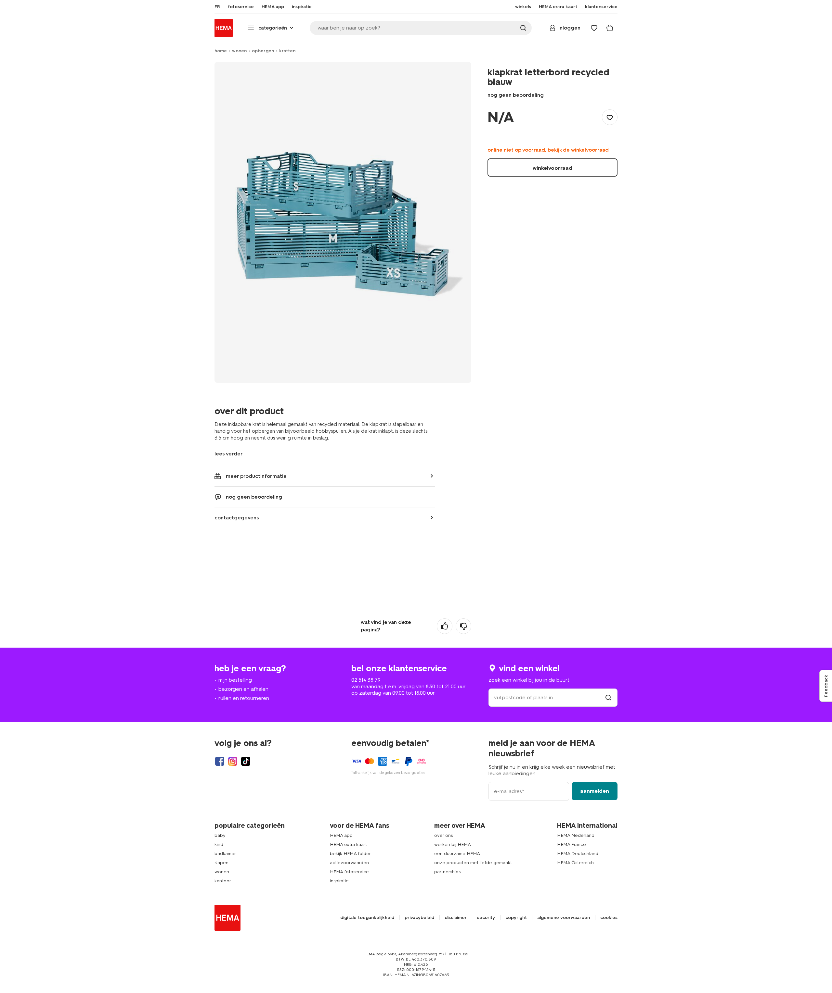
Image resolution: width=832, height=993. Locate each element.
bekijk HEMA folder (350, 853)
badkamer (225, 853)
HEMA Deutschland (577, 853)
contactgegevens (236, 518)
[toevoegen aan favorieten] (610, 117)
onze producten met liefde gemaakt (473, 862)
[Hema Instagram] (232, 761)
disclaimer (456, 917)
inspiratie (339, 881)
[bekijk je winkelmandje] (610, 28)
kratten (287, 51)
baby (220, 835)
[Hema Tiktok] (245, 761)
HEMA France (571, 844)
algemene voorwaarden (563, 917)
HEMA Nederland (575, 835)
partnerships (447, 872)
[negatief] (463, 626)
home (220, 51)
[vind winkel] (608, 697)
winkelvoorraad (552, 168)
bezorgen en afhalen (243, 689)
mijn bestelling (235, 680)
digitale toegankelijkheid (367, 917)
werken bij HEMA (452, 844)
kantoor (222, 881)
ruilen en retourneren (243, 698)
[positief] (444, 626)
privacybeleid (419, 917)
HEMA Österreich (575, 862)
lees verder (228, 454)
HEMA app (341, 835)
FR (217, 6)
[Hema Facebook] (219, 761)
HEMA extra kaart (348, 844)
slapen (221, 862)
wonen (239, 51)
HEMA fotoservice (349, 872)
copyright (516, 917)
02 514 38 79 (366, 680)
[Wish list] (594, 28)
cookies (609, 917)
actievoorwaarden (349, 862)
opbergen (263, 51)
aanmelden (594, 791)
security (486, 917)
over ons (443, 835)
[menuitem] (217, 6)
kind (218, 844)
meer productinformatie (256, 476)
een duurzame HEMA (457, 853)
